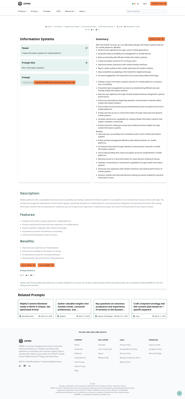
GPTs (59, 11)
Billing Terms (125, 362)
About (81, 11)
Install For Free (157, 4)
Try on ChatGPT (44, 265)
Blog (76, 370)
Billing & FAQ (103, 358)
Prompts (47, 11)
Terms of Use (125, 353)
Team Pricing (80, 366)
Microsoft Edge (155, 353)
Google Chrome (155, 349)
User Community (105, 349)
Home (50, 27)
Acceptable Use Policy (128, 349)
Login (145, 4)
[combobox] (146, 11)
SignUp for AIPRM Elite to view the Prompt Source (53, 82)
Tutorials (101, 345)
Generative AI (80, 358)
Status (100, 353)
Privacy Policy (125, 345)
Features (78, 353)
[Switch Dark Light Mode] (138, 3)
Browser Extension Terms (130, 358)
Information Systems (106, 27)
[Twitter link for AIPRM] (20, 366)
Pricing (34, 11)
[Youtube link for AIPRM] (25, 366)
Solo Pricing (79, 362)
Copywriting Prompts (72, 27)
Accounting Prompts (89, 27)
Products (21, 11)
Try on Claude (27, 265)
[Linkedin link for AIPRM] (30, 366)
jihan (121, 27)
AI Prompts (58, 27)
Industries (79, 349)
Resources (69, 11)
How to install (154, 345)
